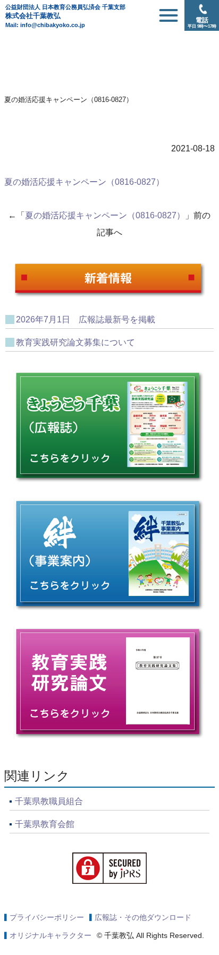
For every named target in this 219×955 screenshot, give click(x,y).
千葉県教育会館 (44, 824)
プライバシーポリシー (47, 917)
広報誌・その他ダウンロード (143, 917)
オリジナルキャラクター (50, 935)
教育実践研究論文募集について (75, 342)
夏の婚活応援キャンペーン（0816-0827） (84, 181)
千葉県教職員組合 (49, 801)
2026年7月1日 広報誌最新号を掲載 (85, 319)
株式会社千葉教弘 (65, 12)
